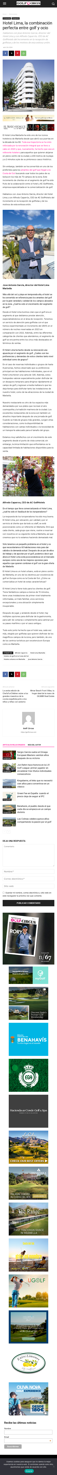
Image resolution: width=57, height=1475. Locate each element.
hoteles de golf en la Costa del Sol (16, 656)
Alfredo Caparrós (21, 653)
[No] (53, 1466)
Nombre (7, 1428)
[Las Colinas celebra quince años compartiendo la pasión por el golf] (9, 822)
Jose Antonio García (35, 659)
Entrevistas (13, 14)
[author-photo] (28, 724)
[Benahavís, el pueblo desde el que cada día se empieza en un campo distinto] (9, 809)
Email (27, 1437)
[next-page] (8, 831)
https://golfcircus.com (28, 732)
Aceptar (29, 1471)
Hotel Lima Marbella (37, 653)
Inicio (5, 14)
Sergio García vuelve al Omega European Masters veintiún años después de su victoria (33, 755)
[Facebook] (5, 53)
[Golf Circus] (28, 3)
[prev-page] (4, 831)
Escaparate (15, 18)
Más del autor (34, 745)
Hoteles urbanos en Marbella (14, 659)
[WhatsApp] (23, 53)
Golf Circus (28, 728)
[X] (11, 53)
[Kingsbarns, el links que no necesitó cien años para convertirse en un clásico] (9, 783)
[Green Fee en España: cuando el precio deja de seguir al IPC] (9, 796)
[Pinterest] (17, 53)
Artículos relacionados (14, 745)
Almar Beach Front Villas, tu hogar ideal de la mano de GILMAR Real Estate (42, 693)
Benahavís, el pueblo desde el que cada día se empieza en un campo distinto (34, 809)
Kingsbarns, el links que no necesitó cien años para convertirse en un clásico (34, 783)
